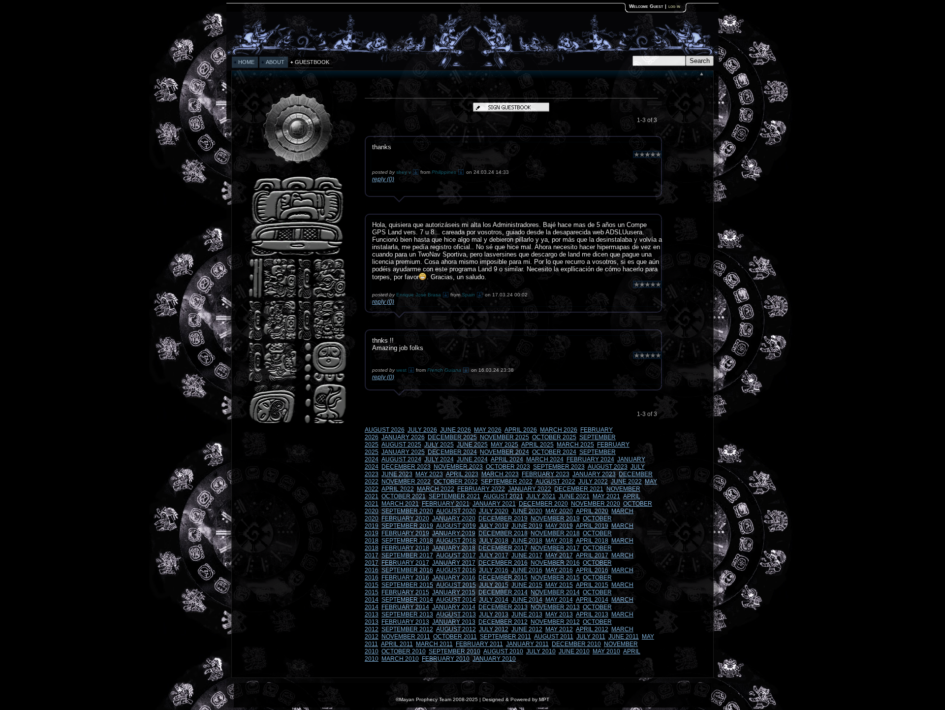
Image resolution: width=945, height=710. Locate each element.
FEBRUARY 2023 (545, 474)
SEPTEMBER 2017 (407, 555)
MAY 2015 (559, 584)
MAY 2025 (504, 444)
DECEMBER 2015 (503, 577)
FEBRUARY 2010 (446, 658)
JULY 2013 (493, 614)
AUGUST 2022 (555, 481)
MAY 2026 (488, 429)
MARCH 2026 (558, 429)
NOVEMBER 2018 (555, 533)
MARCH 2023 (500, 474)
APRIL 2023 (462, 474)
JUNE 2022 (626, 481)
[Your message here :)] (297, 422)
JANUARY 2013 (453, 621)
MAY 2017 (559, 555)
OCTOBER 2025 (554, 437)
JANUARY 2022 (529, 488)
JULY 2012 (493, 629)
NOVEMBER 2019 (555, 518)
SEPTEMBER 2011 (505, 636)
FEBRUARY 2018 (405, 548)
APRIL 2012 (592, 629)
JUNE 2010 (574, 651)
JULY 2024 (439, 459)
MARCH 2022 (435, 488)
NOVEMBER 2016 (555, 562)
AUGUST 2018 (456, 540)
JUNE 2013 (526, 614)
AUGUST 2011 (553, 636)
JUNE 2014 (526, 599)
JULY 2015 (493, 584)
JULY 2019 (493, 525)
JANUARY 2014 (453, 607)
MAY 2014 (559, 599)
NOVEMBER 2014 (555, 592)
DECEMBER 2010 (576, 644)
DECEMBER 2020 (543, 503)
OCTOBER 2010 (403, 651)
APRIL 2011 (397, 644)
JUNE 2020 (526, 511)
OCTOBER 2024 (554, 452)
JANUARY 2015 (453, 592)
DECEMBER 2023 (406, 466)
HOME (246, 62)
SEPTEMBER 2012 (407, 629)
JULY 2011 (590, 636)
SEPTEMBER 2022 (507, 481)
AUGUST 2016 (456, 570)
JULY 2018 (493, 540)
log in (674, 6)
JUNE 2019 (526, 525)
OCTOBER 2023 (508, 466)
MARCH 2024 (545, 459)
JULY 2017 (493, 555)
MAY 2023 (429, 474)
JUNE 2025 (472, 444)
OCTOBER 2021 (403, 496)
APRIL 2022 (397, 488)
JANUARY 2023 (594, 474)
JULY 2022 (593, 481)
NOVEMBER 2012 (555, 621)
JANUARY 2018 (453, 548)
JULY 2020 (493, 511)
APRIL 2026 (520, 429)
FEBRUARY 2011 (479, 644)
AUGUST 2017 (456, 555)
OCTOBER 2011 (455, 636)
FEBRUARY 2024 (590, 459)
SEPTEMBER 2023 (559, 466)
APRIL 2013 (592, 614)
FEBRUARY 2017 (405, 562)
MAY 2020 (559, 511)
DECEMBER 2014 (503, 592)
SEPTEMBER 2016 (407, 570)
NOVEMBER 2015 (555, 577)
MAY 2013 (559, 614)
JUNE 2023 (396, 474)
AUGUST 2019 (456, 525)
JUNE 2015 (526, 584)
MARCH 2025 (575, 444)
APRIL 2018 (592, 540)
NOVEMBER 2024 (504, 452)
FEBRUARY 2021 (446, 503)
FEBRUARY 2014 (405, 607)
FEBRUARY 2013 (405, 621)
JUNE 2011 (623, 636)
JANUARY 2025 (403, 452)
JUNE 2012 (526, 629)
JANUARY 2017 (453, 562)
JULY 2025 (439, 444)
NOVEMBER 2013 (555, 607)
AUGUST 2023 (608, 466)
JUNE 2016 (526, 570)
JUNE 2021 (574, 496)
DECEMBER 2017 (503, 548)
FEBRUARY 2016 (405, 577)
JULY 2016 (493, 570)
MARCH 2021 (400, 503)
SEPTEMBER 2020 (407, 511)
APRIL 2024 (507, 459)
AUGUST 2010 (503, 651)
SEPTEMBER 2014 (407, 599)
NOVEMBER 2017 (555, 548)
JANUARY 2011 (527, 644)
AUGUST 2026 (385, 429)
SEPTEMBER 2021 (454, 496)
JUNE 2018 (526, 540)
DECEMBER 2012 (503, 621)
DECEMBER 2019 (503, 518)
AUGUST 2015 (456, 584)
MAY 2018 (559, 540)
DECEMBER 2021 (578, 488)
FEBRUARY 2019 (405, 533)
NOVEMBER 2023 (458, 466)
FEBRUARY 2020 (405, 518)
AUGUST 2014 (456, 599)
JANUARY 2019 (453, 533)
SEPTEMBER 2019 (407, 525)
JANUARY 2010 (494, 658)
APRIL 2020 (592, 511)
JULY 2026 (422, 429)
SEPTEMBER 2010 (454, 651)
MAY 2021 (606, 496)
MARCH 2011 (434, 644)
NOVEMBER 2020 (595, 503)
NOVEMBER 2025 (504, 437)
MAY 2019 (559, 525)
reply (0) (383, 179)
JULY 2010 (541, 651)
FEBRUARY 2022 (481, 488)
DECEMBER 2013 (503, 607)
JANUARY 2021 (494, 503)
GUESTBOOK (312, 62)
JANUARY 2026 (403, 437)
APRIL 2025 (537, 444)
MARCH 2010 (400, 658)
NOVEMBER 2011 (405, 636)
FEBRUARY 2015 (405, 592)
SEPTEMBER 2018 (407, 540)
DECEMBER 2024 (452, 452)
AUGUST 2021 (503, 496)
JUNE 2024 (472, 459)
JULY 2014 (493, 599)
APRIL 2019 (592, 525)
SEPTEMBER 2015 (407, 584)
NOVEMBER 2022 (406, 481)
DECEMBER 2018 (503, 533)
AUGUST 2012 (456, 629)
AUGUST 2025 (401, 444)
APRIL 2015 (592, 584)
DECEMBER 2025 (452, 437)
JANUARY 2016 (453, 577)
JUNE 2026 (455, 429)
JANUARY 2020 (453, 518)
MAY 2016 (559, 570)
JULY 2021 (541, 496)
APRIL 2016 (592, 570)
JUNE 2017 (526, 555)
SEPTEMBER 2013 (407, 614)
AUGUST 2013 (456, 614)
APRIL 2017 (592, 555)
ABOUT (275, 62)
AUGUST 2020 (456, 511)
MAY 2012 (559, 629)
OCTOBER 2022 (456, 481)
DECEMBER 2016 (503, 562)
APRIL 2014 (592, 599)
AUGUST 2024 (401, 459)
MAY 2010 (606, 651)
